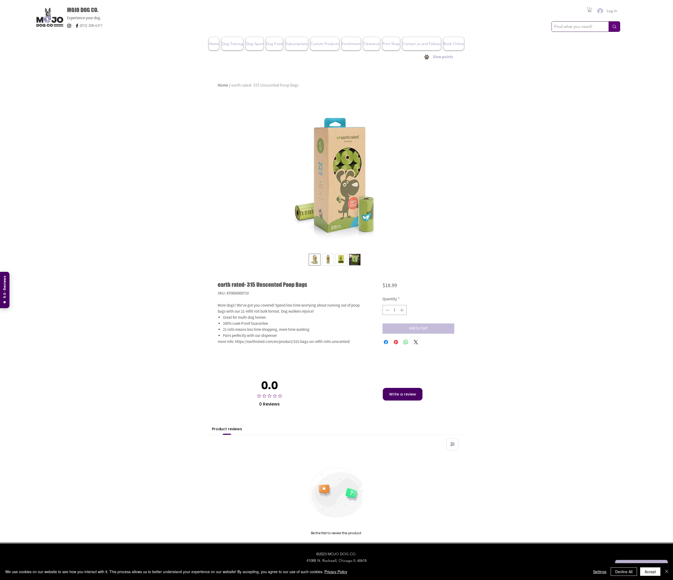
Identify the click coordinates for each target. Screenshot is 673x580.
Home (223, 85)
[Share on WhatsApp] (406, 342)
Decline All (624, 571)
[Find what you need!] (614, 27)
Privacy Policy (335, 571)
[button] (590, 9)
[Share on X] (416, 342)
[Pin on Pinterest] (396, 342)
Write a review (402, 394)
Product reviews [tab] (227, 429)
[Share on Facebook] (386, 342)
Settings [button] (599, 571)
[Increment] (402, 310)
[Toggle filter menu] (452, 444)
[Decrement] (386, 310)
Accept (650, 571)
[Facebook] (77, 25)
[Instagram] (69, 25)
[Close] (667, 571)
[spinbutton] (394, 310)
